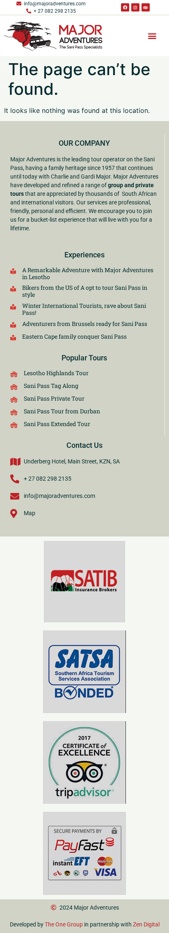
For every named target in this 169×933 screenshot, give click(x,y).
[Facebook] (125, 7)
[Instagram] (135, 7)
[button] (152, 36)
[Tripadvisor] (146, 7)
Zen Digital (146, 924)
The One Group (64, 924)
